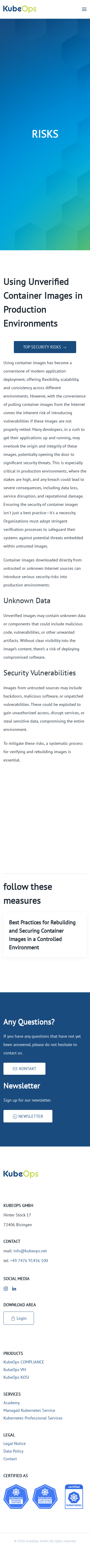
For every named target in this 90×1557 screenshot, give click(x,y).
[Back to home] (19, 9)
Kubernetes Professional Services (33, 1418)
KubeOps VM (14, 1369)
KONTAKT (27, 1068)
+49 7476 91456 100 (29, 1260)
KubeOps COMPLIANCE (23, 1362)
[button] (84, 9)
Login (22, 1318)
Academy (11, 1402)
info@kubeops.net (30, 1250)
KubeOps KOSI (16, 1377)
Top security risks (42, 347)
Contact (10, 1458)
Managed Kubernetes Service (29, 1410)
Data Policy (13, 1451)
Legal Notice (14, 1443)
